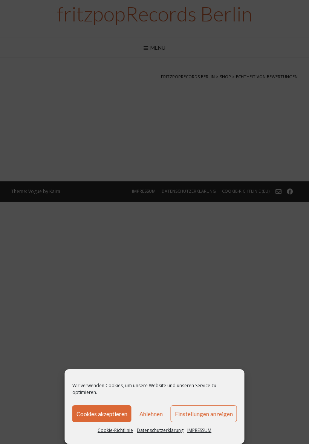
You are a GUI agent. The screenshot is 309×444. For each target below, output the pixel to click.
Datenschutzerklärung (160, 430)
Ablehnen (151, 414)
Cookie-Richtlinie (115, 430)
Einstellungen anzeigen (204, 414)
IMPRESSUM (199, 430)
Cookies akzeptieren (101, 414)
